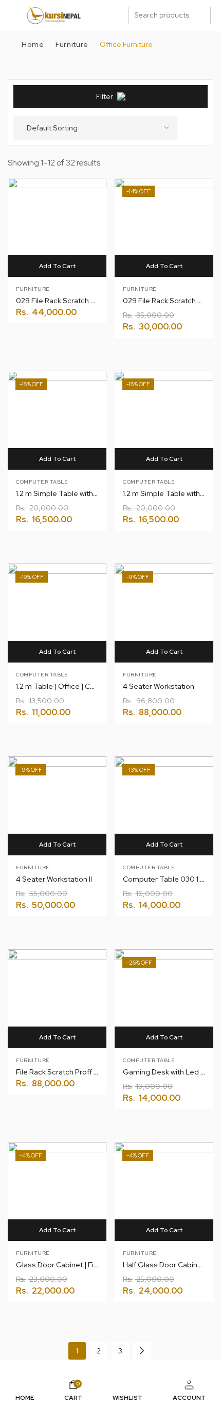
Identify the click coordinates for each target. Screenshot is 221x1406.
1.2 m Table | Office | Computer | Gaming (84, 686)
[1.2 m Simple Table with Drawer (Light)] (164, 420)
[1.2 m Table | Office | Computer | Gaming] (57, 613)
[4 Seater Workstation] (164, 613)
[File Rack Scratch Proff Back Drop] (57, 998)
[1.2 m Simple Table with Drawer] (57, 420)
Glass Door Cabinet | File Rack (67, 1264)
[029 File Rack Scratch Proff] (57, 227)
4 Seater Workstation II (54, 879)
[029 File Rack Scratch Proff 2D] (164, 227)
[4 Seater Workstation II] (57, 805)
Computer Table (42, 481)
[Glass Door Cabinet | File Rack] (57, 1191)
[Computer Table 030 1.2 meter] (164, 805)
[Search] (202, 15)
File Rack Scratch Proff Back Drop (72, 1072)
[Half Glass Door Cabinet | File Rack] (164, 1191)
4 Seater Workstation (158, 686)
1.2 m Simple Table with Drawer (67, 493)
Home (33, 44)
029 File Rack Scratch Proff (61, 300)
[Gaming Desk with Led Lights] (164, 998)
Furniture (72, 44)
